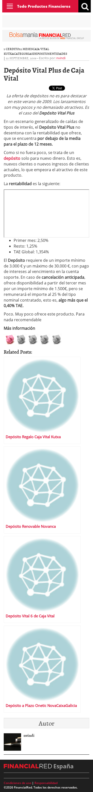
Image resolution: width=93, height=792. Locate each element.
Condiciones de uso (17, 783)
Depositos (41, 53)
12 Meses (26, 48)
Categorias (23, 53)
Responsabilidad (46, 783)
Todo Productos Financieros (43, 6)
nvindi (60, 58)
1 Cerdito (11, 48)
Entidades (58, 53)
